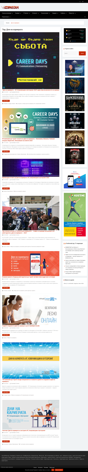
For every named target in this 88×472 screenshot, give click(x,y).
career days (30, 154)
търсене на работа (45, 154)
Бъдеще (17, 13)
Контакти (40, 467)
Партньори (51, 467)
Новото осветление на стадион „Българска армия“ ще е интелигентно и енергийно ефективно (75, 262)
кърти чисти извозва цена (62, 457)
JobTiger (24, 103)
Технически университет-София (37, 246)
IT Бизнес (25, 13)
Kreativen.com (19, 455)
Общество (71, 13)
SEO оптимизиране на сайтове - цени (53, 455)
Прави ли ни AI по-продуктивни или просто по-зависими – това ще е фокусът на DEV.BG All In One (75, 256)
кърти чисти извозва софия (78, 455)
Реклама (46, 467)
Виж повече (6, 100)
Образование (23, 154)
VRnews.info (41, 455)
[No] (86, 470)
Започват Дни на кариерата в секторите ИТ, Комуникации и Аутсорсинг (23, 430)
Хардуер (54, 13)
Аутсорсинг (5, 444)
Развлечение (5, 17)
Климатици (27, 459)
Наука (4, 246)
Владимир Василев (15, 92)
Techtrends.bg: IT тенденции (74, 243)
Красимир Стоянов (15, 142)
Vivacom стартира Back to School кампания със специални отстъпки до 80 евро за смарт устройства (75, 267)
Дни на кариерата (30, 103)
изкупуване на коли (6, 459)
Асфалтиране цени (48, 459)
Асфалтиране (44, 457)
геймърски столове (67, 455)
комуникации (38, 103)
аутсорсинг (23, 444)
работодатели (28, 246)
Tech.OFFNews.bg (5, 455)
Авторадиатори (77, 457)
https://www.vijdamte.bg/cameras (33, 457)
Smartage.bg (13, 455)
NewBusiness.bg (26, 455)
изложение (22, 246)
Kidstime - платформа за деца (17, 459)
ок (52, 470)
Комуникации (44, 13)
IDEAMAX (71, 457)
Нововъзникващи (6, 13)
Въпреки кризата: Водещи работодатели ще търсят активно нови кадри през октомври (28, 277)
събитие (43, 103)
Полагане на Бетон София (37, 459)
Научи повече (59, 470)
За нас (35, 467)
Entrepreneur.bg (34, 455)
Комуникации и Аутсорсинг (28, 395)
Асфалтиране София (6, 457)
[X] (83, 1)
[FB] (80, 1)
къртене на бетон (51, 457)
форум (24, 191)
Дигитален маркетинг (12, 154)
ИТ (34, 103)
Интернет (34, 13)
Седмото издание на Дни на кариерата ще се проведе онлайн (20, 326)
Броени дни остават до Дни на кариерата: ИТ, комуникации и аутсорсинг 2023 (25, 177)
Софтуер (63, 13)
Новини (13, 103)
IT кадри (9, 103)
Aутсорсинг (19, 103)
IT (20, 444)
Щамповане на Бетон (74, 459)
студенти (33, 290)
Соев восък (56, 459)
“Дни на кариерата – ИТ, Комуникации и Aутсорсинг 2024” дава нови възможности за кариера (30, 90)
